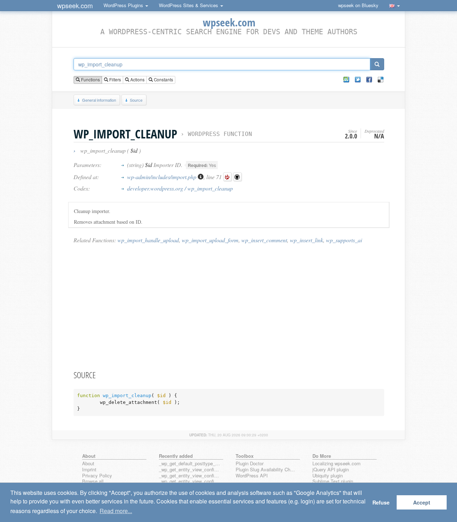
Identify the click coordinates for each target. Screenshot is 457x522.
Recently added (176, 455)
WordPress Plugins (124, 5)
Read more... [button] (116, 511)
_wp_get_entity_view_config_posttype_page (189, 470)
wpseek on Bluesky (358, 5)
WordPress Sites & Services (189, 5)
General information (99, 100)
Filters (114, 79)
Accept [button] (421, 502)
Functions (90, 79)
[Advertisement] (229, 306)
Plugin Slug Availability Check (266, 470)
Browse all (93, 481)
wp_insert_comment (264, 240)
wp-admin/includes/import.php (162, 177)
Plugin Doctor (249, 464)
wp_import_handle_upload (148, 240)
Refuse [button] (381, 502)
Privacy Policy (97, 476)
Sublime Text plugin (332, 481)
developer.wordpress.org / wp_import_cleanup (180, 188)
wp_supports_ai (344, 240)
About (88, 464)
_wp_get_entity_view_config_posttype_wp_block (189, 476)
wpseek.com (75, 5)
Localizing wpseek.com (336, 464)
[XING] (346, 79)
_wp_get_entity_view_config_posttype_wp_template (189, 481)
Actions (137, 79)
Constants (163, 79)
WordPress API (252, 476)
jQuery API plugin (330, 470)
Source (136, 100)
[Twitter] (358, 79)
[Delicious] (380, 79)
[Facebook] (369, 79)
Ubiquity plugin (327, 476)
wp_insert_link (306, 240)
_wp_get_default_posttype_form (189, 464)
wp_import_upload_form (210, 240)
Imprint (89, 470)
